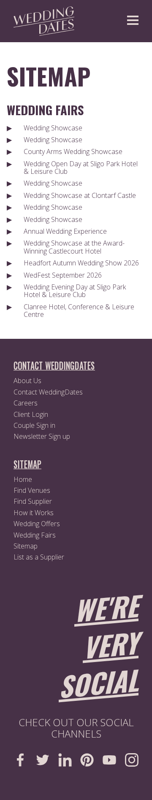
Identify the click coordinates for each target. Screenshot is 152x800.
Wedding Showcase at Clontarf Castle (80, 195)
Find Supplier (33, 501)
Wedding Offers (37, 523)
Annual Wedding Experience (65, 231)
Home (23, 479)
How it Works (34, 512)
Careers (26, 403)
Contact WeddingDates (48, 392)
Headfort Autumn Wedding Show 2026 (81, 263)
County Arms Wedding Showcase (73, 151)
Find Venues (32, 490)
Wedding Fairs (45, 110)
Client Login (31, 414)
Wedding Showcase (53, 127)
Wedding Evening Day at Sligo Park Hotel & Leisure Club (75, 290)
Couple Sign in (34, 425)
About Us (27, 380)
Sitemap (48, 75)
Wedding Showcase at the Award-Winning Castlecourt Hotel (74, 246)
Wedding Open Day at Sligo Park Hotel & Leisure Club (81, 167)
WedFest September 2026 (63, 275)
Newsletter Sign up (42, 436)
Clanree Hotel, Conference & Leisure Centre (79, 310)
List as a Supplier (39, 557)
